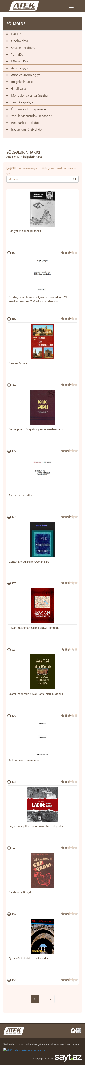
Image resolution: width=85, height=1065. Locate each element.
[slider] (69, 252)
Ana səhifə (12, 157)
